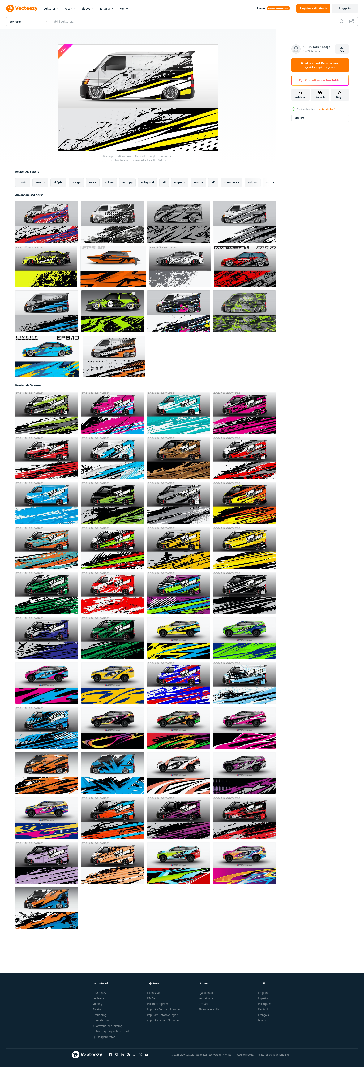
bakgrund (147, 182)
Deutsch (263, 1009)
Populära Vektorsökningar (163, 1009)
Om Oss (204, 1004)
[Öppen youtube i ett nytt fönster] (146, 1054)
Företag (97, 1009)
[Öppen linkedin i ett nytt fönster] (122, 1054)
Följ (342, 51)
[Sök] (341, 21)
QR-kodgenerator (104, 1037)
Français (263, 1015)
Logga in (345, 8)
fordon (40, 182)
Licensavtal (154, 993)
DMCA (151, 998)
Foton (68, 8)
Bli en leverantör (209, 1009)
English (263, 993)
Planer (261, 8)
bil (164, 182)
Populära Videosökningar (163, 1020)
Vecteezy (98, 998)
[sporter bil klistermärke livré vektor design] (180, 266)
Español (263, 998)
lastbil (22, 182)
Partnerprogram (157, 1004)
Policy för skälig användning (273, 1054)
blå (213, 182)
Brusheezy (99, 993)
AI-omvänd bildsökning (107, 1026)
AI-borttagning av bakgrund (111, 1031)
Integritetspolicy (245, 1054)
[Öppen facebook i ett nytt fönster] (110, 1054)
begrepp (179, 182)
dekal (92, 182)
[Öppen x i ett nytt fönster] (140, 1054)
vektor (109, 182)
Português (264, 1004)
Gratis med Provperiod (320, 65)
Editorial (104, 8)
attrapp (127, 182)
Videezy (97, 1004)
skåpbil (58, 182)
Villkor (228, 1054)
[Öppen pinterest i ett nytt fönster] (128, 1054)
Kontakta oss (207, 998)
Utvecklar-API (101, 1020)
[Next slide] (270, 182)
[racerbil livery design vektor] (112, 311)
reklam (253, 182)
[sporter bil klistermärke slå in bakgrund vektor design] (46, 266)
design (76, 182)
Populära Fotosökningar (162, 1015)
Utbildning (99, 1015)
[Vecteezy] (21, 8)
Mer (122, 8)
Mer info (299, 118)
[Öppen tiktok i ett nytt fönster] (134, 1054)
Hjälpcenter (206, 993)
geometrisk (231, 182)
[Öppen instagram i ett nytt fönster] (116, 1054)
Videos (85, 8)
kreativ (198, 182)
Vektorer (49, 8)
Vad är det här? (327, 109)
